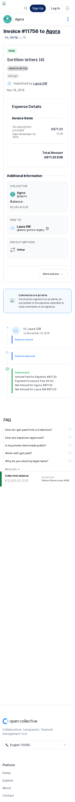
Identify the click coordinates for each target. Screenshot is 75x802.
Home (6, 773)
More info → (12, 469)
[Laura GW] (9, 83)
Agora (19, 19)
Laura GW (34, 329)
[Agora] (8, 19)
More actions (51, 273)
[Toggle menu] (67, 8)
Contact (8, 795)
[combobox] (35, 745)
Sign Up (37, 8)
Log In (55, 8)
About (6, 788)
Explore (7, 780)
